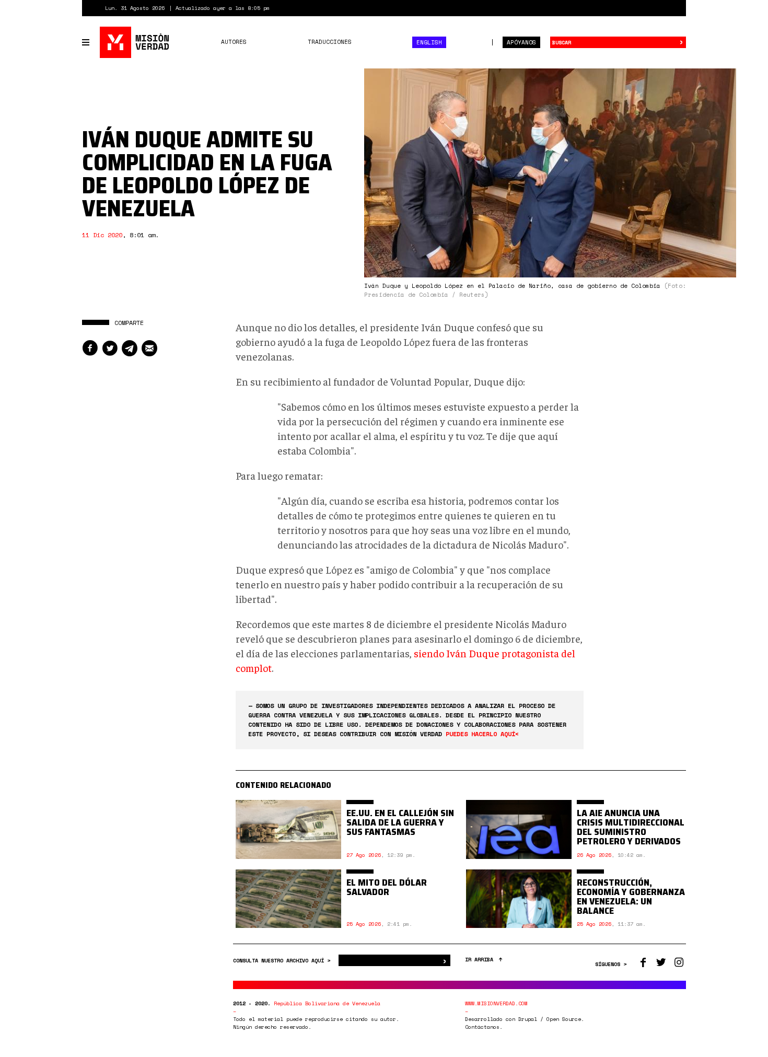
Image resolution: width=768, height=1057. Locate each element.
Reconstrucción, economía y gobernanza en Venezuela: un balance (631, 896)
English (429, 42)
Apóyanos (521, 42)
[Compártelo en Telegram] (129, 348)
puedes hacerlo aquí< (482, 733)
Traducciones (330, 42)
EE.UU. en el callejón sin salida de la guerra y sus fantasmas (400, 822)
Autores (234, 42)
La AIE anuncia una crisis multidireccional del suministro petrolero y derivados (630, 827)
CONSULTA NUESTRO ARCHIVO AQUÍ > (283, 961)
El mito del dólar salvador (386, 887)
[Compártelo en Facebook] (90, 348)
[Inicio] (135, 42)
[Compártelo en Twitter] (110, 348)
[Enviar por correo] (149, 348)
